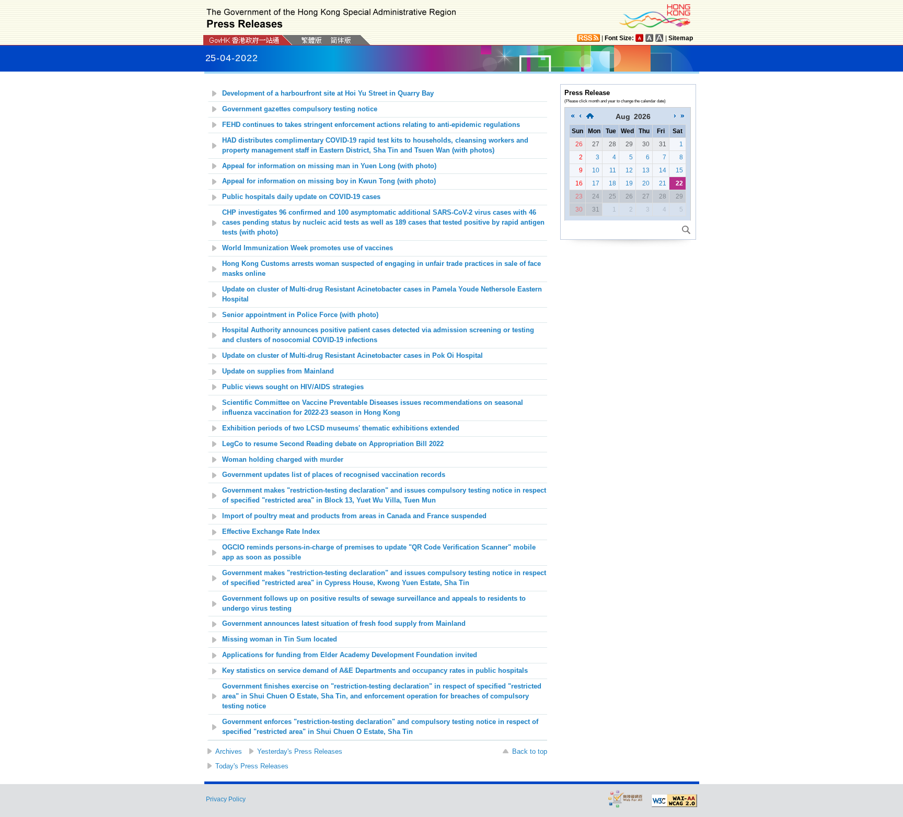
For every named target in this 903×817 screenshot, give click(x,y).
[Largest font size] (659, 38)
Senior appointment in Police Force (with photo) (300, 315)
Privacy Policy (226, 799)
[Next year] (682, 116)
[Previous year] (572, 116)
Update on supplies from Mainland (278, 371)
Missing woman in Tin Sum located (279, 639)
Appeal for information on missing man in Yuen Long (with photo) (329, 166)
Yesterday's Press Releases (299, 751)
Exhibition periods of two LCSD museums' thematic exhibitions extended (340, 428)
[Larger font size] (649, 38)
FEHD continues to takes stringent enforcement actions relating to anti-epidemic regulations (371, 125)
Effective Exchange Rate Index (271, 531)
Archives (228, 751)
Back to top (529, 751)
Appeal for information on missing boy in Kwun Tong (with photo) (329, 181)
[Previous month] (580, 116)
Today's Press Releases (251, 766)
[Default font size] (639, 38)
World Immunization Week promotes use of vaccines (307, 248)
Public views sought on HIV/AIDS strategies (293, 387)
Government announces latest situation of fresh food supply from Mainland (344, 623)
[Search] (686, 230)
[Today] (590, 116)
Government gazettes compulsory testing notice (299, 109)
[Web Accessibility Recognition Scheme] (625, 798)
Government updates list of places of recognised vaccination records (333, 474)
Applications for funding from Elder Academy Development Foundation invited (349, 655)
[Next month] (675, 116)
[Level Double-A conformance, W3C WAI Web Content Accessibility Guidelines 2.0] (674, 801)
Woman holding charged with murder (282, 459)
